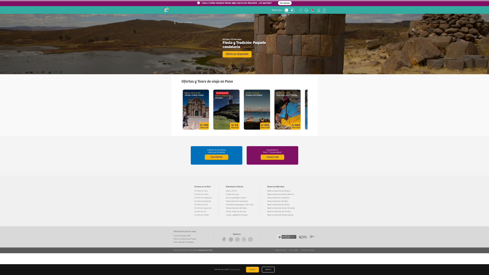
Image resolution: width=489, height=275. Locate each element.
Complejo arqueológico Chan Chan (239, 205)
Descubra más (235, 269)
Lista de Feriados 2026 (182, 236)
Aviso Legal (293, 250)
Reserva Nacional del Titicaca (279, 211)
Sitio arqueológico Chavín (236, 198)
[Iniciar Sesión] (318, 10)
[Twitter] (244, 239)
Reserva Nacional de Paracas (278, 191)
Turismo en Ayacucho (203, 208)
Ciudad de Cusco (232, 194)
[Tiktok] (237, 239)
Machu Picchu (231, 191)
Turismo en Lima (200, 191)
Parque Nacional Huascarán (237, 201)
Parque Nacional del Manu (236, 208)
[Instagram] (231, 239)
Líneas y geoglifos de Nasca (237, 215)
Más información (196, 110)
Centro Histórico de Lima (236, 211)
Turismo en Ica (200, 211)
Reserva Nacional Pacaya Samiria (280, 194)
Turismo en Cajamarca (203, 198)
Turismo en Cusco (201, 194)
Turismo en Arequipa (202, 201)
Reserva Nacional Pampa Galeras (280, 215)
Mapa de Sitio (280, 250)
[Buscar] (300, 10)
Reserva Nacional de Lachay (278, 205)
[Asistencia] (306, 10)
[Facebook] (224, 239)
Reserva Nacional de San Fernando (281, 208)
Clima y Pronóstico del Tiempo (185, 239)
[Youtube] (250, 239)
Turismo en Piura (201, 205)
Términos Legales (307, 250)
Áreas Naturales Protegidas (184, 242)
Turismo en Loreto (201, 215)
